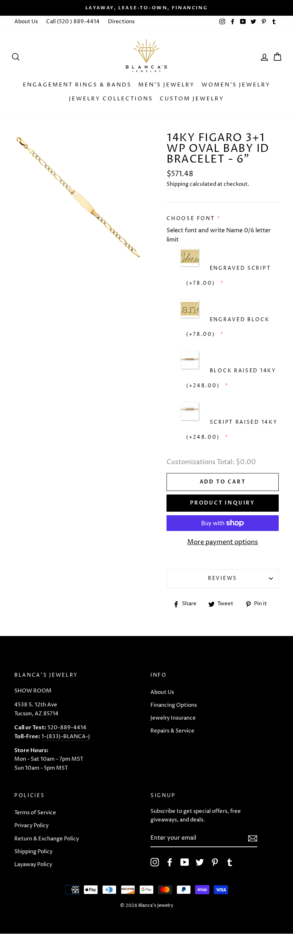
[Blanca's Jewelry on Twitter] (199, 862)
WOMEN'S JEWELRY (236, 85)
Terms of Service (35, 812)
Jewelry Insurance (173, 718)
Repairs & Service (172, 731)
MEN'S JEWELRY (166, 85)
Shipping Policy (33, 851)
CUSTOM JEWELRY (192, 99)
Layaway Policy (33, 864)
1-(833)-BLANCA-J (65, 736)
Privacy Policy (31, 825)
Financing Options (173, 705)
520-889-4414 (67, 727)
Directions (121, 21)
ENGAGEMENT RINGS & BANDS (77, 85)
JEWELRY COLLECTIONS (111, 99)
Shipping (178, 184)
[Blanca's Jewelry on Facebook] (169, 862)
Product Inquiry (222, 503)
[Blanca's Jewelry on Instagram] (154, 862)
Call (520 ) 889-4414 (73, 21)
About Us (26, 21)
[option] (146, 8)
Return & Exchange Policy (46, 839)
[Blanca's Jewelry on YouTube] (184, 862)
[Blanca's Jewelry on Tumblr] (229, 862)
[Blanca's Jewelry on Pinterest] (214, 862)
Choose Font (191, 218)
